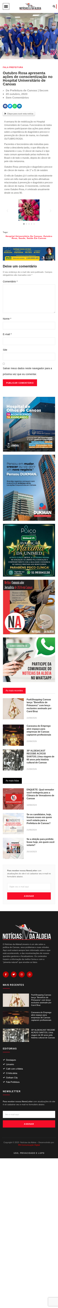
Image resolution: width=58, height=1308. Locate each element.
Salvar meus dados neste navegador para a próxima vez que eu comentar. (27, 371)
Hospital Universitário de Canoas (24, 236)
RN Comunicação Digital (29, 1145)
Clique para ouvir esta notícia (20, 113)
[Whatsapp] (30, 974)
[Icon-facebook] (6, 974)
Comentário (10, 281)
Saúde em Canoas (36, 238)
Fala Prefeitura (13, 67)
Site (5, 349)
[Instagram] (22, 974)
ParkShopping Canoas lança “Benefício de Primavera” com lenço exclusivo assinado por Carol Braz (39, 705)
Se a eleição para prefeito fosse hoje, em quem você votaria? (40, 842)
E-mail (7, 334)
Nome (7, 318)
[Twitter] (14, 974)
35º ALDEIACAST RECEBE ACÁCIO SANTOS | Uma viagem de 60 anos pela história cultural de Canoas (40, 757)
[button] (6, 6)
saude (22, 238)
